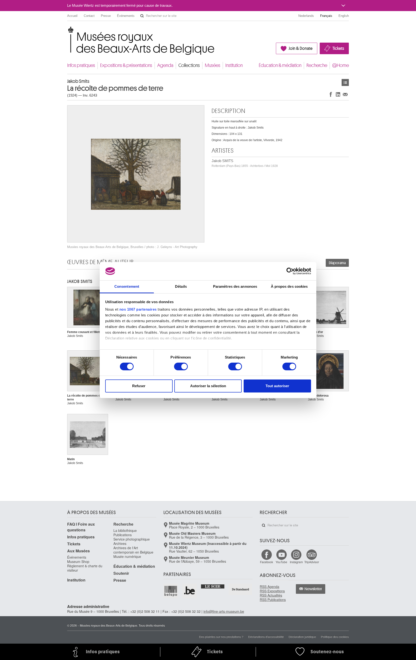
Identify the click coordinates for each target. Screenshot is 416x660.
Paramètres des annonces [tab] (235, 286)
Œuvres (345, 82)
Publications (122, 535)
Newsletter (313, 589)
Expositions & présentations (126, 65)
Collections (189, 65)
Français (326, 16)
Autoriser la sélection (208, 386)
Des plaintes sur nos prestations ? (221, 636)
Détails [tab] (181, 286)
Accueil (72, 16)
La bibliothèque (125, 530)
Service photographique (131, 539)
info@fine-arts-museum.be (223, 611)
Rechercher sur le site (142, 16)
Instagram (296, 562)
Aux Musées (78, 551)
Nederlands (306, 16)
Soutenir (121, 573)
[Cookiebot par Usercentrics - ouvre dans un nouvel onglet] (290, 271)
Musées (212, 65)
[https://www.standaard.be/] (241, 589)
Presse (106, 16)
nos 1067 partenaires (138, 309)
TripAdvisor (311, 562)
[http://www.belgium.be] (189, 591)
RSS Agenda (269, 586)
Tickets (338, 48)
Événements (126, 16)
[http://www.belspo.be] (170, 591)
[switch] (181, 366)
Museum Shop (78, 561)
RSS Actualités (271, 595)
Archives (119, 543)
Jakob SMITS (245, 163)
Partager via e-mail (345, 94)
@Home (340, 65)
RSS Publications (273, 599)
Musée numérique (127, 556)
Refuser (138, 386)
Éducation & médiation (280, 65)
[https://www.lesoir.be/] (213, 586)
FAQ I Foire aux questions (81, 527)
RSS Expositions (272, 591)
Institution (234, 65)
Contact (89, 16)
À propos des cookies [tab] (289, 286)
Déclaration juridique (302, 636)
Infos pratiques (81, 65)
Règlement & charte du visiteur (84, 568)
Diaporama (337, 263)
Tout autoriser (277, 386)
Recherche (316, 65)
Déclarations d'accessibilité (266, 636)
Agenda (165, 65)
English (343, 16)
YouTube (281, 562)
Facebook (266, 562)
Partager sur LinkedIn (338, 94)
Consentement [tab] (126, 286)
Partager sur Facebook (330, 94)
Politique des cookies (335, 636)
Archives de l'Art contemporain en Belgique (133, 550)
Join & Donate (300, 48)
